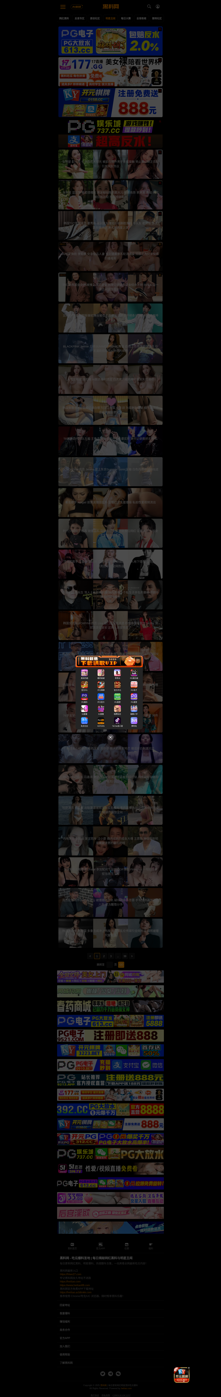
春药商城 (101, 678)
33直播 (84, 714)
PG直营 (117, 702)
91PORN (101, 726)
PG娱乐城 (134, 678)
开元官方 (101, 702)
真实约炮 (84, 678)
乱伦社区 (84, 726)
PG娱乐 (84, 702)
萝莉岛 (134, 726)
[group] (181, 1375)
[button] (178, 1381)
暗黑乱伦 (117, 714)
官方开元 (117, 690)
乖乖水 (117, 678)
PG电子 (134, 690)
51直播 (101, 714)
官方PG (84, 690)
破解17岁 (134, 714)
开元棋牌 (101, 690)
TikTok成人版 (117, 726)
